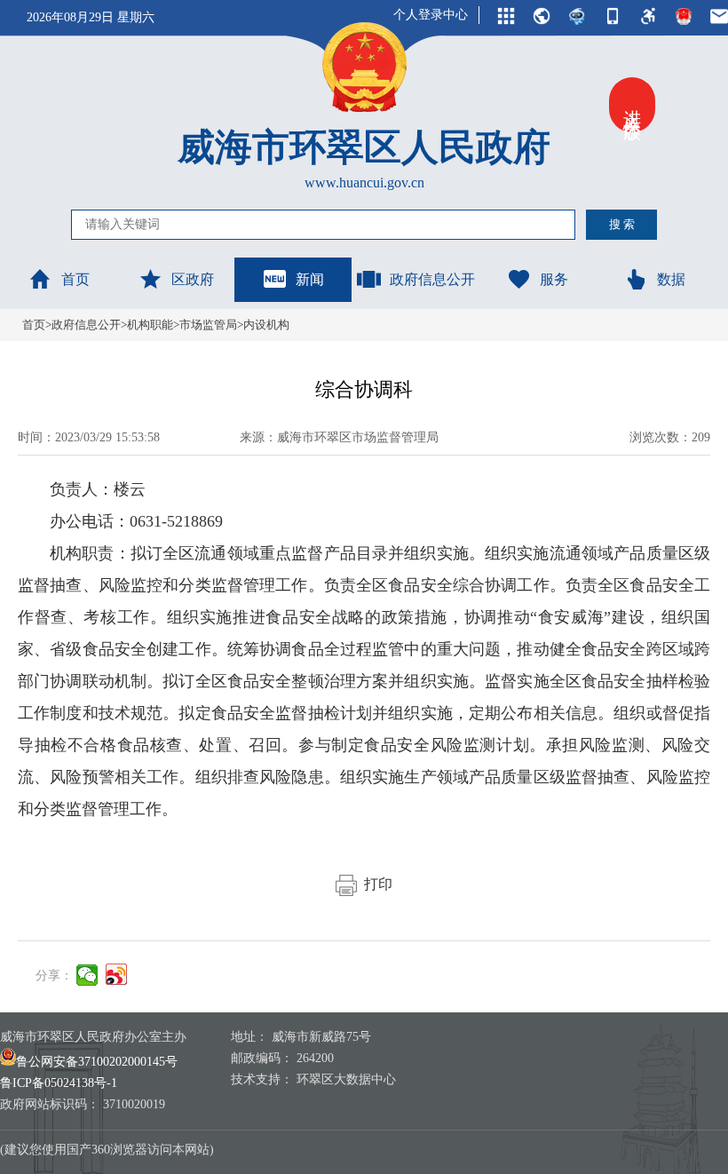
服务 (554, 279)
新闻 (310, 279)
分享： (54, 975)
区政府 (192, 279)
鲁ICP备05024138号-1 (58, 1083)
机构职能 (150, 324)
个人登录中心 (430, 14)
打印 (374, 884)
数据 (671, 279)
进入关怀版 (632, 105)
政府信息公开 (432, 279)
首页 (75, 279)
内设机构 (266, 324)
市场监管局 (208, 324)
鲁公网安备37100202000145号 (97, 1061)
